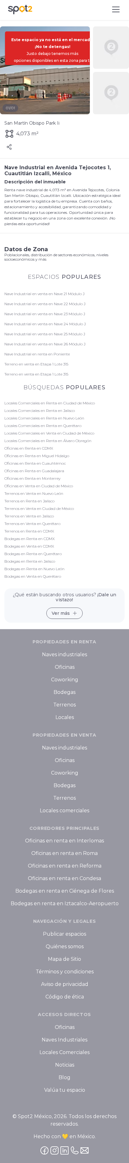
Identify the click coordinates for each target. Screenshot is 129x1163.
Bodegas (64, 692)
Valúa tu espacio (64, 1090)
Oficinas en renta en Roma (64, 854)
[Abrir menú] (115, 9)
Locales (64, 717)
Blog (64, 1077)
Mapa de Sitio (64, 959)
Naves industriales (64, 654)
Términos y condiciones (65, 972)
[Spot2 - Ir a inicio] (20, 9)
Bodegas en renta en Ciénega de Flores (64, 891)
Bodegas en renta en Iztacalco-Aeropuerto (65, 904)
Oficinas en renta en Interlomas (64, 841)
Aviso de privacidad (64, 984)
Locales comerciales (64, 811)
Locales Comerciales (64, 1052)
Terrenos (64, 705)
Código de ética (64, 997)
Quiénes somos (65, 946)
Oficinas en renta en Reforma (64, 866)
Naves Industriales (64, 1040)
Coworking (64, 680)
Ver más (61, 613)
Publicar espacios (64, 934)
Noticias (64, 1065)
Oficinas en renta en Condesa (64, 879)
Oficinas (65, 667)
